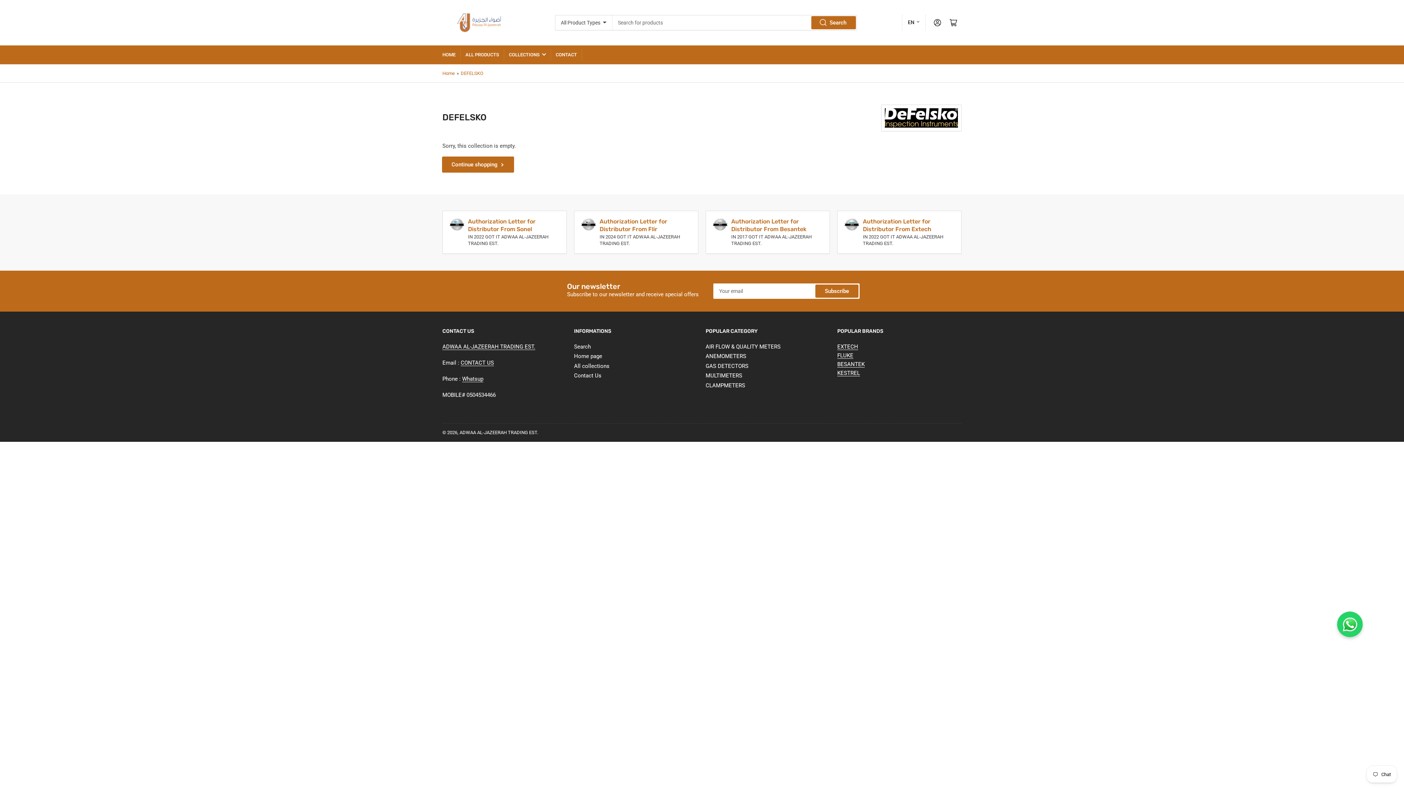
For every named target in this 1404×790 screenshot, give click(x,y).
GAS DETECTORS (727, 366)
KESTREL (848, 373)
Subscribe (837, 291)
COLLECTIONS (524, 54)
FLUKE (845, 355)
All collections (591, 366)
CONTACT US (477, 363)
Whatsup (472, 379)
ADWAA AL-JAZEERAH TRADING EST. (488, 346)
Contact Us (587, 375)
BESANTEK (851, 364)
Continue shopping (475, 164)
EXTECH (847, 346)
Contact (566, 54)
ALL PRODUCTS (482, 54)
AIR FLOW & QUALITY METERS (743, 346)
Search (838, 22)
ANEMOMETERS (726, 356)
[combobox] (734, 22)
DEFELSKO (472, 73)
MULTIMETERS (724, 375)
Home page (588, 356)
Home (449, 54)
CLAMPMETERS (725, 385)
